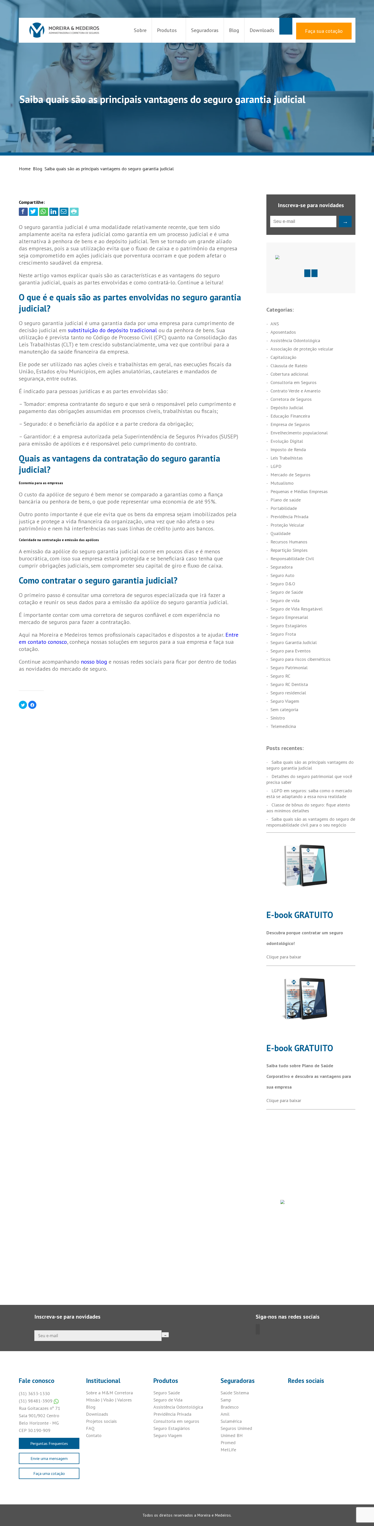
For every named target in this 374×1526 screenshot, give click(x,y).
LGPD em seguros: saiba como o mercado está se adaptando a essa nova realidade (309, 793)
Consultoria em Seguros (293, 382)
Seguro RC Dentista (289, 684)
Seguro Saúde (166, 1393)
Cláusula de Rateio (288, 366)
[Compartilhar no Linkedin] (53, 211)
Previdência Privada (289, 517)
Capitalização (283, 357)
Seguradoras (205, 30)
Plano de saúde (285, 500)
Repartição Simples (289, 550)
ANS (274, 324)
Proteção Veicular (287, 525)
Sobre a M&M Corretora (109, 1393)
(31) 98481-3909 (36, 1401)
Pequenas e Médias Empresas (299, 491)
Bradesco (230, 1407)
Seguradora (281, 567)
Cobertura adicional (289, 374)
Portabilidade (283, 508)
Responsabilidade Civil (292, 558)
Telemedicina (283, 726)
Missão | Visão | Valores (109, 1400)
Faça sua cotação (324, 31)
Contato (94, 1435)
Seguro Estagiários (288, 626)
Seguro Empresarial (289, 617)
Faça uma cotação (49, 1473)
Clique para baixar (283, 957)
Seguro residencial (288, 693)
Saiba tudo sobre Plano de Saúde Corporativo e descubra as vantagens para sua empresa (308, 1076)
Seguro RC (280, 676)
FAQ (90, 1428)
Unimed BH (232, 1435)
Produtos (167, 30)
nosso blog (94, 661)
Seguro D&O (282, 584)
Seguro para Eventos (290, 651)
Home (25, 169)
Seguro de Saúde (286, 592)
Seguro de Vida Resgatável (296, 609)
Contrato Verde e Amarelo (295, 391)
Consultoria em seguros (176, 1421)
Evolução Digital (286, 441)
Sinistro (277, 718)
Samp (226, 1400)
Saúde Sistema (235, 1393)
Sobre (140, 30)
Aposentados (283, 332)
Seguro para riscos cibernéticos (300, 659)
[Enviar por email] (64, 211)
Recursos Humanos (288, 542)
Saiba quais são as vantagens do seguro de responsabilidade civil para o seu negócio (310, 822)
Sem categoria (284, 709)
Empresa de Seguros (290, 424)
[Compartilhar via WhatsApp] (43, 211)
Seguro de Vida (167, 1400)
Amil (225, 1414)
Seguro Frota (283, 634)
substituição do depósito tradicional (112, 330)
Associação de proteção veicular (301, 349)
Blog (234, 30)
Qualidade (280, 533)
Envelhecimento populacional (299, 433)
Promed (228, 1442)
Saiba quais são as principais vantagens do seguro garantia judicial (310, 765)
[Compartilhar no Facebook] (23, 211)
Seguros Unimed (236, 1428)
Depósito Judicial (286, 407)
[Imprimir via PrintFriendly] (74, 211)
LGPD (275, 466)
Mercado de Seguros (290, 475)
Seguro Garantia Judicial (293, 642)
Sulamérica (231, 1421)
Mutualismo (282, 483)
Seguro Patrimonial (289, 667)
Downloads (262, 30)
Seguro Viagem (284, 701)
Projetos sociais (101, 1421)
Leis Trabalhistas (286, 458)
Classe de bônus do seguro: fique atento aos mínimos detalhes (308, 808)
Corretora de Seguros (291, 399)
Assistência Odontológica (295, 340)
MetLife (228, 1450)
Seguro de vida (284, 600)
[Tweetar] (33, 211)
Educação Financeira (290, 416)
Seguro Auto (282, 575)
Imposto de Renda (288, 449)
